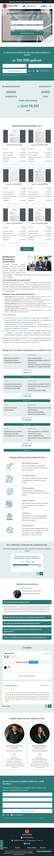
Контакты (43, 848)
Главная (5, 848)
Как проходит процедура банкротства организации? (22, 623)
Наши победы (32, 848)
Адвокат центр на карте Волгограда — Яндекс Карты (27, 678)
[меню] (50, 6)
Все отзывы (6, 706)
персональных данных (34, 36)
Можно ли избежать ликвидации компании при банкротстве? (25, 637)
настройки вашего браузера (18, 854)
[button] (41, 573)
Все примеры (27, 249)
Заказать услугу (27, 377)
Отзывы (17, 848)
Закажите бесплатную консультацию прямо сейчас (25, 2)
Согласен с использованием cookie (44, 851)
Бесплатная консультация (27, 33)
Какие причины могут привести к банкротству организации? (24, 617)
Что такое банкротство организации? (16, 602)
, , (28, 840)
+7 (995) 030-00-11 (31, 6)
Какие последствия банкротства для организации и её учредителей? (22, 630)
